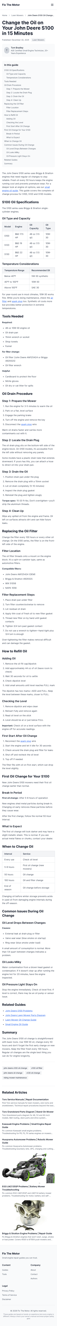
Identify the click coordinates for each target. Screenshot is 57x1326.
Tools (4, 1274)
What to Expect (13, 137)
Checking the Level (14, 122)
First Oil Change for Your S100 (17, 130)
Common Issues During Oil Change (19, 145)
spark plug (17, 301)
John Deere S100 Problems (18, 1010)
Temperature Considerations (18, 77)
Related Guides (10, 160)
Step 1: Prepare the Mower (18, 89)
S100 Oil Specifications (14, 70)
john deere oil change (13, 1073)
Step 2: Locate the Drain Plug (19, 92)
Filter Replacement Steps (17, 111)
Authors (34, 1278)
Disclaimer (6, 1299)
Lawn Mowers (17, 15)
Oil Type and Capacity (16, 74)
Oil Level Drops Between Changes (21, 148)
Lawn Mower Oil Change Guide (20, 1019)
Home (4, 15)
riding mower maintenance (15, 1077)
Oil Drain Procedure (12, 85)
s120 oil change (33, 1073)
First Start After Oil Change (18, 126)
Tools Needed (10, 81)
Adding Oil (10, 119)
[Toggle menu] (52, 4)
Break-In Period (13, 133)
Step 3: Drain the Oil (15, 96)
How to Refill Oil (11, 115)
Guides (5, 1270)
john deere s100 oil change (15, 1068)
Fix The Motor (11, 4)
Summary (8, 163)
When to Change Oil (12, 141)
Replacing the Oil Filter (14, 104)
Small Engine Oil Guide (16, 1024)
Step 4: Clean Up (13, 100)
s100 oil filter (36, 1068)
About (33, 1270)
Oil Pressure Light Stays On (18, 156)
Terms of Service (9, 1295)
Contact (34, 1274)
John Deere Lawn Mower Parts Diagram (25, 1015)
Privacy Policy (8, 1291)
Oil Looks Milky (12, 152)
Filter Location (12, 107)
